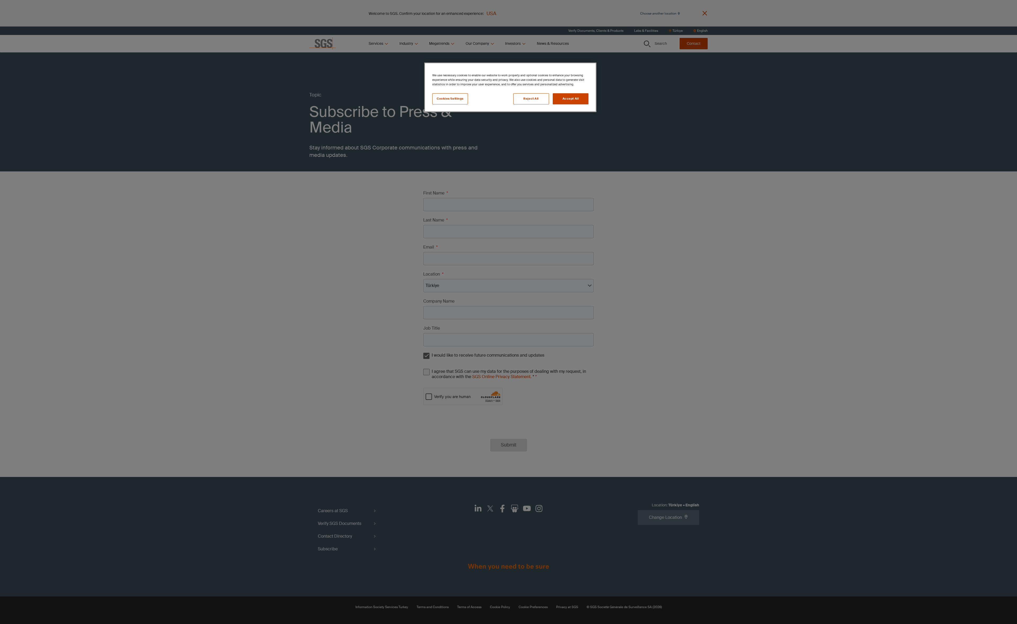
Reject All (531, 99)
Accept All (571, 99)
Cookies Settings (450, 99)
